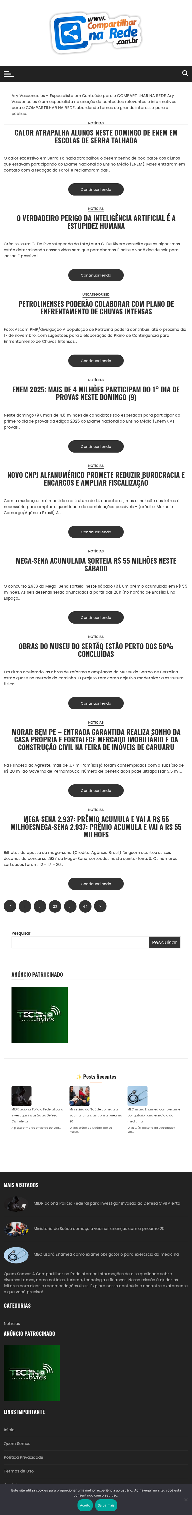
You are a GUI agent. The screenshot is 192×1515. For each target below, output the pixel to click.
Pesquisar (21, 933)
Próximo (100, 906)
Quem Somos (17, 1443)
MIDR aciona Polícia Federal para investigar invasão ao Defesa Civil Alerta (37, 1115)
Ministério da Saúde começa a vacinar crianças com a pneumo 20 (96, 1115)
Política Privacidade (23, 1457)
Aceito (85, 1505)
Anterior (10, 906)
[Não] (185, 1499)
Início (9, 1430)
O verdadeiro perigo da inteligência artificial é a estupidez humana (96, 222)
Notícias (96, 123)
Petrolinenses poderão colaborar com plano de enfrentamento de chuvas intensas (96, 308)
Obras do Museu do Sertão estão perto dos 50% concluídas (96, 650)
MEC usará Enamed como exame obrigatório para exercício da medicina (154, 1115)
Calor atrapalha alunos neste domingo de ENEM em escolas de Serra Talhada (96, 136)
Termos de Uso (19, 1471)
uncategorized (96, 294)
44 (85, 906)
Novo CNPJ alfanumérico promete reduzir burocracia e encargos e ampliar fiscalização (96, 479)
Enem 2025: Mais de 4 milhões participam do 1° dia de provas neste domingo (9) (96, 393)
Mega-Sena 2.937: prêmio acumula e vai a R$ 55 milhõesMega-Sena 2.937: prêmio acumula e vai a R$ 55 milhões (96, 827)
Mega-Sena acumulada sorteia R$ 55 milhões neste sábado (96, 564)
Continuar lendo (96, 189)
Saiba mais (106, 1505)
